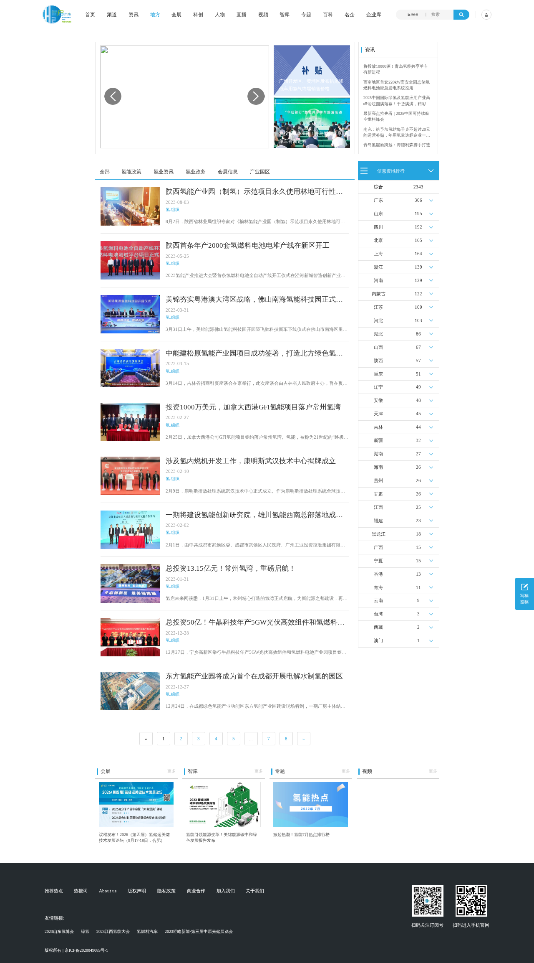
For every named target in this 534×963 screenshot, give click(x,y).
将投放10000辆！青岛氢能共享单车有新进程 (310, 137)
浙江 (378, 266)
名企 (350, 14)
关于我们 (255, 891)
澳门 (378, 640)
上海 (378, 253)
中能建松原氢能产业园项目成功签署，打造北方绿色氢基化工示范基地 (254, 353)
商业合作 (196, 891)
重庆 (378, 373)
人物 (220, 14)
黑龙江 (378, 533)
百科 (328, 14)
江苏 (378, 307)
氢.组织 (172, 209)
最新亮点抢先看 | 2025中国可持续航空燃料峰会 (396, 116)
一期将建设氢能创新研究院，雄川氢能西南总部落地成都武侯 (254, 515)
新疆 (378, 440)
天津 (378, 413)
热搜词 (81, 891)
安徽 (378, 400)
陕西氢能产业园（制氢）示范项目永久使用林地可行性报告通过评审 (254, 192)
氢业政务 (196, 172)
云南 (378, 600)
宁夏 (378, 560)
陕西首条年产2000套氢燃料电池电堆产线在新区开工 (248, 245)
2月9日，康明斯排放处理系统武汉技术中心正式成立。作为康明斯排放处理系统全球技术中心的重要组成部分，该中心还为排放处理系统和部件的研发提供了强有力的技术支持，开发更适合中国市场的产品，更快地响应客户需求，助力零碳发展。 (255, 491)
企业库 (373, 14)
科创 (198, 14)
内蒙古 (378, 293)
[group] (184, 97)
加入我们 (226, 891)
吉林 (378, 426)
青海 (378, 587)
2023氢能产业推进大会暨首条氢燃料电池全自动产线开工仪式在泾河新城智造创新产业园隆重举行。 (255, 276)
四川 (378, 226)
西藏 (378, 627)
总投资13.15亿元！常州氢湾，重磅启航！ (231, 568)
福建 (378, 520)
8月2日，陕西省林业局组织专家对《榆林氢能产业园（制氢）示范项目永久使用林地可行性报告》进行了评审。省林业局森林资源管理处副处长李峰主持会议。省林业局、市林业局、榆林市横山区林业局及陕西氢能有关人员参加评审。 (255, 222)
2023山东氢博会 (59, 931)
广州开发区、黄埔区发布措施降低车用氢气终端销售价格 (311, 85)
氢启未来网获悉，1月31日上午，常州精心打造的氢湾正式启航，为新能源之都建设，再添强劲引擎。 (257, 599)
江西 (378, 507)
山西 (378, 347)
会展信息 (228, 172)
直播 (242, 14)
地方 (155, 14)
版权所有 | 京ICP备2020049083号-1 (76, 950)
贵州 (378, 480)
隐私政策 (166, 891)
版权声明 (137, 891)
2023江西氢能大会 (113, 931)
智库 (285, 14)
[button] (255, 96)
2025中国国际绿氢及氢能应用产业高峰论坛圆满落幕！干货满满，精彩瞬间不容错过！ (396, 101)
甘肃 (378, 493)
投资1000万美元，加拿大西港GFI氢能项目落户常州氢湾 (253, 407)
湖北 (378, 333)
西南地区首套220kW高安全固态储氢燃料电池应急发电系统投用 (396, 85)
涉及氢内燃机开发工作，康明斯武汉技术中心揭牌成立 (251, 461)
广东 (378, 200)
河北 (378, 320)
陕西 (378, 360)
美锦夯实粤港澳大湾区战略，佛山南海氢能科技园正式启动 (254, 299)
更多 (171, 771)
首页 (90, 14)
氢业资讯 (164, 172)
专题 (306, 14)
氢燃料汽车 (147, 931)
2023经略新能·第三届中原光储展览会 (199, 931)
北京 (378, 240)
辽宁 (378, 386)
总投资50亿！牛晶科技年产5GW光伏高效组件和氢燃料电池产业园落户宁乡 (255, 622)
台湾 (378, 613)
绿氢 (85, 931)
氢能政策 (131, 172)
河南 (378, 280)
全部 (105, 172)
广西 (378, 547)
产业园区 (260, 172)
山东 (378, 213)
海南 (378, 467)
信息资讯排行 (391, 170)
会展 (176, 14)
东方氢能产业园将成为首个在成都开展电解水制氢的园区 (254, 676)
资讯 (133, 14)
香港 (378, 574)
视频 (263, 14)
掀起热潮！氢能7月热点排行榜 (301, 834)
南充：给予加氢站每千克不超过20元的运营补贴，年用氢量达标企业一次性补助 (396, 133)
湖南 (378, 453)
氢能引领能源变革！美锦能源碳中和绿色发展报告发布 (221, 837)
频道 (112, 14)
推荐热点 (54, 891)
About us (107, 891)
